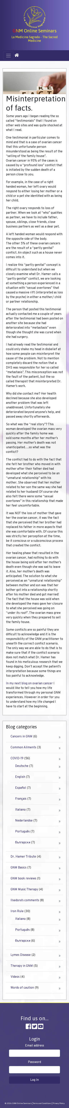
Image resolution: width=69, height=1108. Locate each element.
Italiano (20, 810)
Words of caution (22, 988)
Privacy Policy (59, 1103)
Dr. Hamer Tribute (23, 857)
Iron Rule (17, 911)
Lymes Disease (21, 955)
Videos (15, 977)
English (20, 777)
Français (20, 799)
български (22, 843)
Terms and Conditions (42, 1103)
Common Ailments (23, 747)
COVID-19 (17, 758)
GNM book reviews (23, 879)
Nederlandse (24, 821)
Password (34, 1062)
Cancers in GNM (21, 737)
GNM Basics (18, 868)
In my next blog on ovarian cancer (29, 683)
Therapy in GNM (22, 966)
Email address (34, 1046)
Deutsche (21, 766)
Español (20, 788)
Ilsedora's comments (25, 900)
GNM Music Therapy (24, 889)
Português (22, 832)
